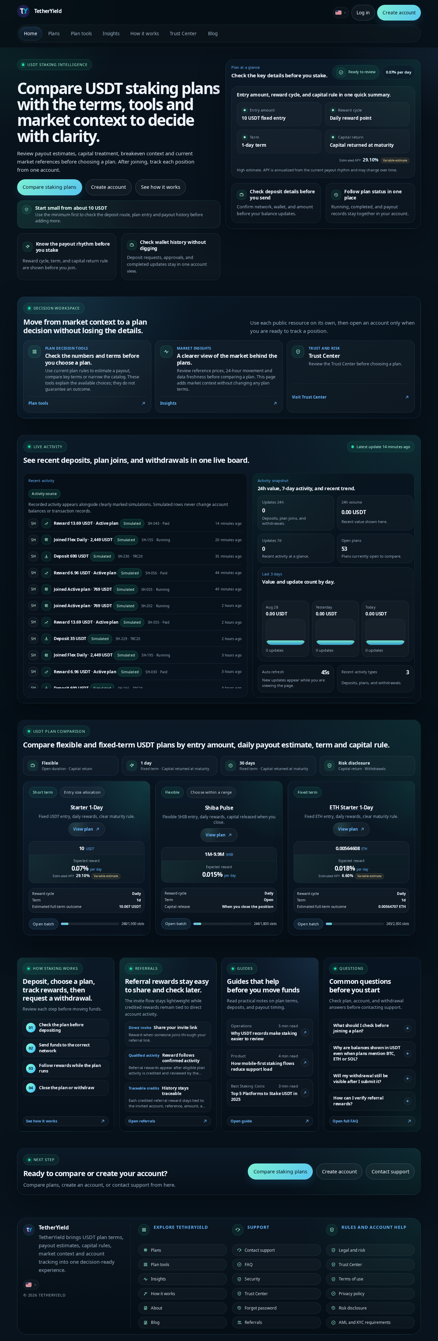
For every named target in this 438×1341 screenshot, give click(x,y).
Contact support (390, 1171)
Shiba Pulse (219, 807)
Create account (399, 13)
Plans (54, 33)
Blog (213, 33)
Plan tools (81, 33)
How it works (144, 33)
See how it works (160, 187)
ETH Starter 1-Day (351, 807)
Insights (111, 33)
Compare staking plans (49, 187)
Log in (363, 13)
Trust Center (183, 33)
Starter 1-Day (86, 807)
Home (30, 33)
